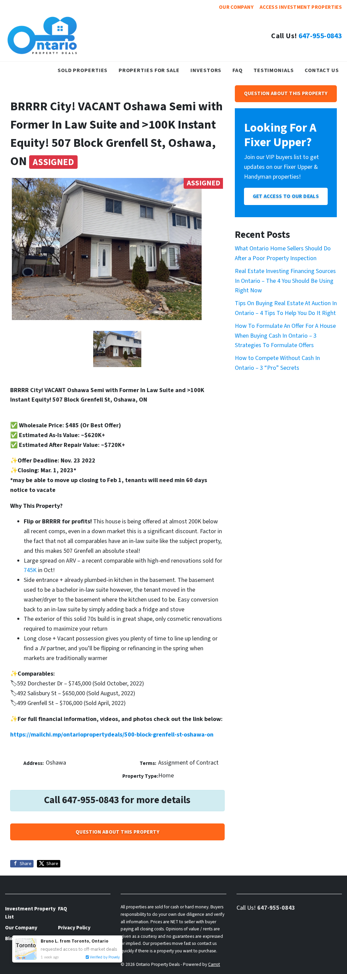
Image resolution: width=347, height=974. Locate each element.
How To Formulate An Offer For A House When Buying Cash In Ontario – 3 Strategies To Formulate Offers (285, 336)
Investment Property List (30, 913)
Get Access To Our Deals (286, 196)
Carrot (214, 964)
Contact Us (322, 70)
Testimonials (273, 70)
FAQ (237, 70)
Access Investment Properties (301, 7)
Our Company (236, 7)
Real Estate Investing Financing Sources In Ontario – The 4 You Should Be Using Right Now (285, 281)
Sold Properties (83, 70)
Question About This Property (117, 832)
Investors (205, 70)
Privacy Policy (74, 927)
